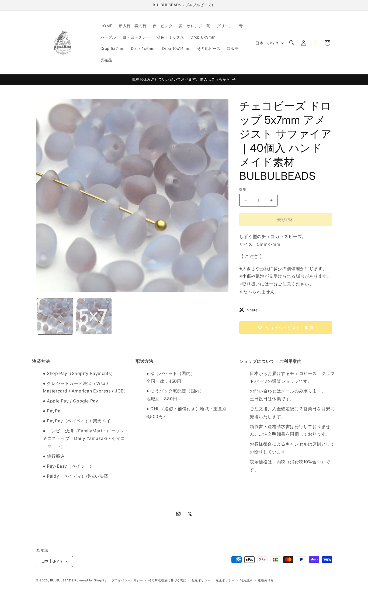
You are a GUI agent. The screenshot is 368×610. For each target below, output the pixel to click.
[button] (292, 43)
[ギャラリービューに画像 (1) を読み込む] (55, 316)
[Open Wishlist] (315, 43)
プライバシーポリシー (127, 580)
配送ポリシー (201, 580)
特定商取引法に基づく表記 (167, 580)
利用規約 (246, 580)
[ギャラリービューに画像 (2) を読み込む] (94, 316)
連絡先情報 (266, 580)
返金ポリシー (225, 580)
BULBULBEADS (62, 580)
